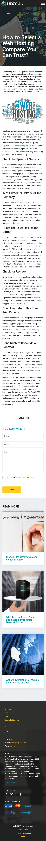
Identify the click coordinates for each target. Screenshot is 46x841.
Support (8, 727)
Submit (12, 490)
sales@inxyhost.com (18, 742)
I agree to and (20, 479)
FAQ (6, 731)
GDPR (23, 837)
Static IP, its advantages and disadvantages (22, 558)
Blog (6, 716)
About (7, 713)
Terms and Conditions (23, 833)
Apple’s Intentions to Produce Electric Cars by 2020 (22, 681)
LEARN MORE (10, 782)
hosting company (21, 146)
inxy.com (13, 746)
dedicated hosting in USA (32, 243)
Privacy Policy (20, 477)
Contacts (8, 724)
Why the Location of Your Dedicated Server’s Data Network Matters (20, 620)
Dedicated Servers (12, 720)
